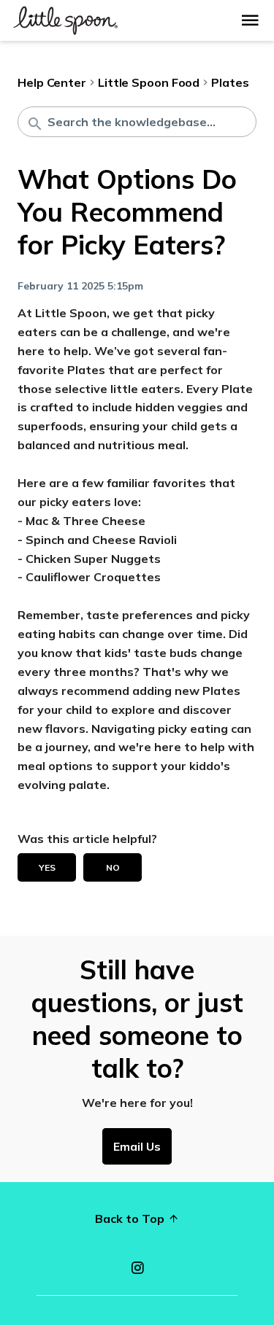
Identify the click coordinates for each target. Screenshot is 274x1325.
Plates (229, 82)
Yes (47, 867)
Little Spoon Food (148, 82)
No (113, 867)
